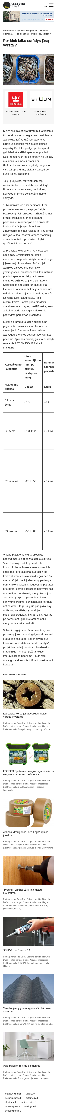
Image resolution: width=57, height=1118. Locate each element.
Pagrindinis (8, 30)
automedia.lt (32, 1098)
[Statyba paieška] (45, 7)
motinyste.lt (30, 1106)
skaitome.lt (10, 1102)
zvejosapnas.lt (12, 1106)
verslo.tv (30, 1093)
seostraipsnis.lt (13, 1110)
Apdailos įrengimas (26, 30)
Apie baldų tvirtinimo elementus (21, 1065)
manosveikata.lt (13, 1093)
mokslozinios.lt (28, 1102)
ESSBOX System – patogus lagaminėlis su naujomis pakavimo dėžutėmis (28, 773)
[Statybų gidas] (14, 8)
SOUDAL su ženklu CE (16, 950)
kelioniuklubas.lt (13, 1098)
